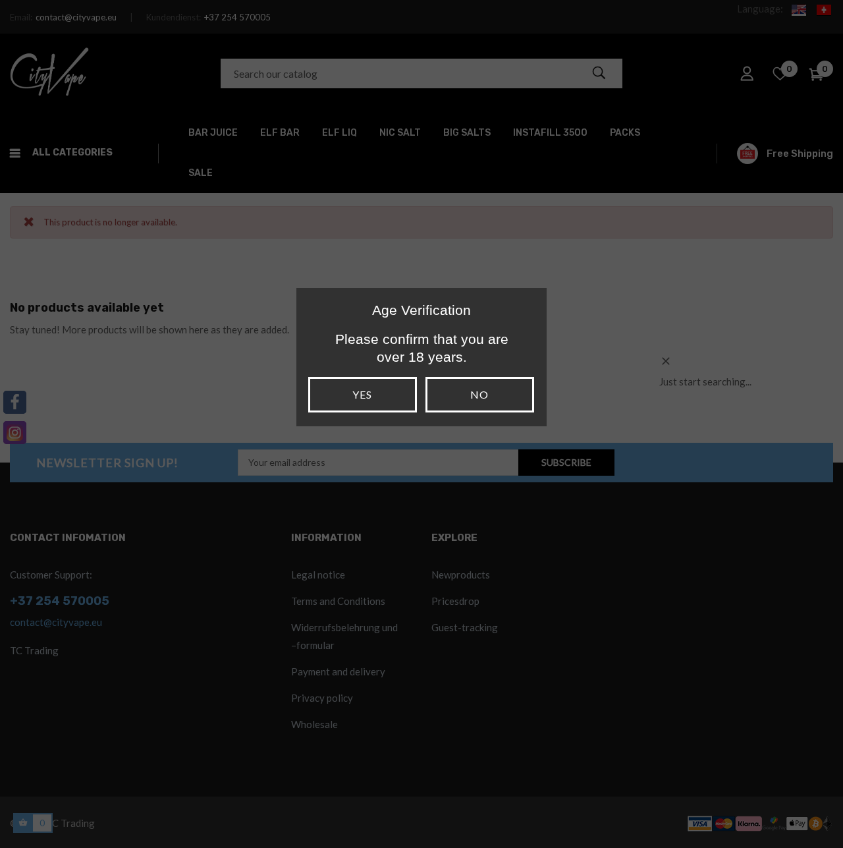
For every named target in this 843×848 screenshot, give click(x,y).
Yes (362, 394)
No (479, 394)
